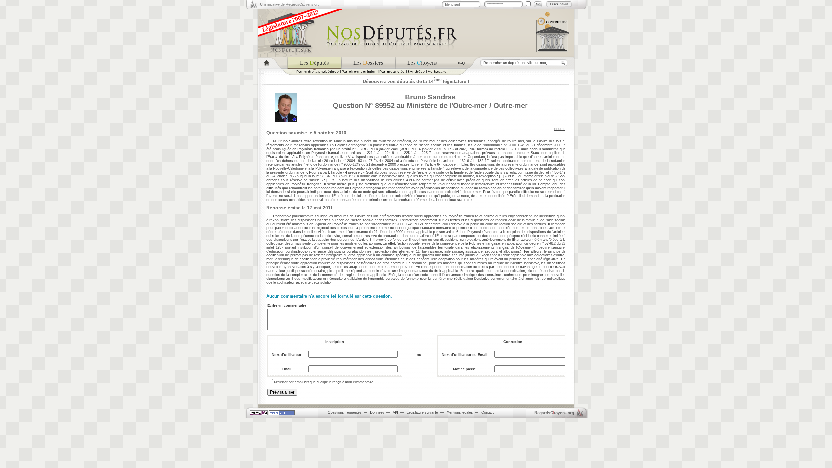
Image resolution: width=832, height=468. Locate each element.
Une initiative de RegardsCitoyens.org (289, 4)
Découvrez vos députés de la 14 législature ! (416, 81)
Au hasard (437, 71)
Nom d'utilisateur (286, 355)
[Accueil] (272, 63)
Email (286, 369)
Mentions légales (460, 412)
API (395, 412)
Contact (487, 412)
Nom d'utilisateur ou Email (464, 355)
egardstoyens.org (554, 412)
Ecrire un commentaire (286, 305)
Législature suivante (422, 412)
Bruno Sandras (430, 97)
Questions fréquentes (345, 412)
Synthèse (416, 71)
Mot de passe (464, 369)
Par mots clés (392, 71)
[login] (538, 4)
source (560, 129)
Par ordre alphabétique (317, 71)
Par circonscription (359, 71)
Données (377, 412)
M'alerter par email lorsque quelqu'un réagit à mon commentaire (323, 382)
